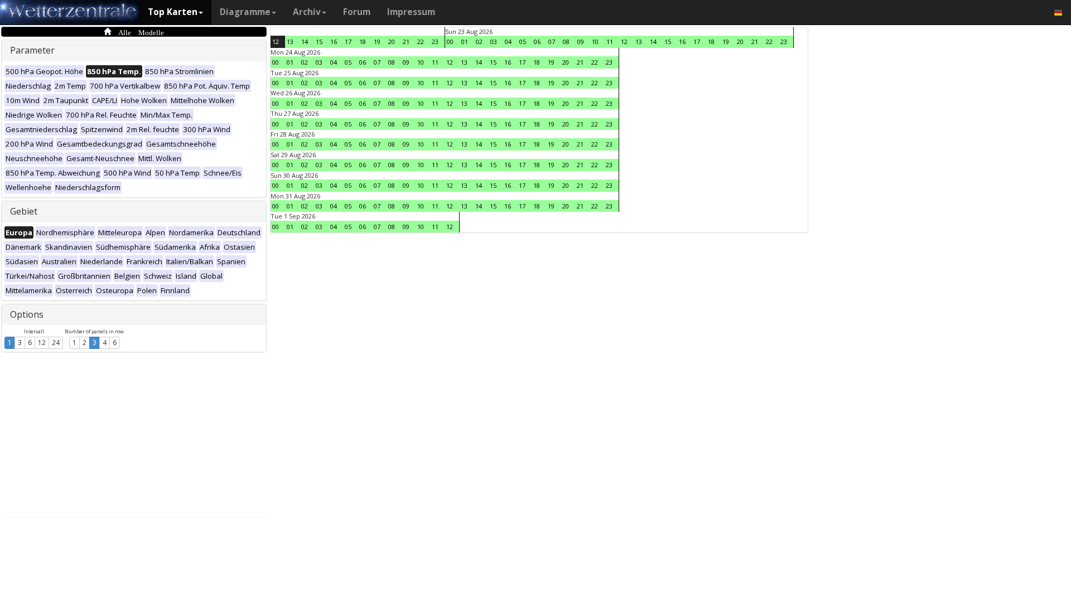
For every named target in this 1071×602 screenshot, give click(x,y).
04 (508, 41)
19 (377, 41)
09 (580, 41)
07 (551, 41)
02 (479, 41)
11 (609, 41)
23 (435, 41)
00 (450, 41)
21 (406, 41)
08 (566, 41)
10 (595, 41)
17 (348, 41)
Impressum (411, 12)
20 (391, 41)
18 (362, 41)
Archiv (307, 12)
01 (464, 41)
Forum (356, 12)
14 (304, 41)
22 (420, 41)
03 (493, 41)
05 (522, 41)
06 (537, 41)
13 (290, 41)
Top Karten (172, 12)
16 (333, 41)
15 (319, 41)
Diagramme (245, 12)
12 (42, 342)
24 (56, 342)
